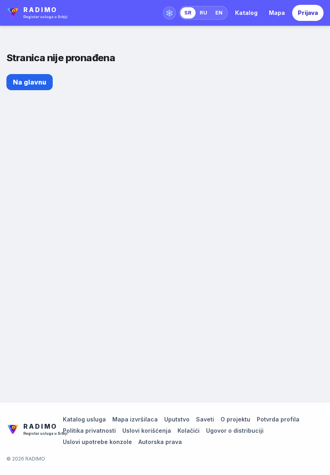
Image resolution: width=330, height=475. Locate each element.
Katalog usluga (84, 419)
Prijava (308, 12)
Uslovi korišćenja (146, 430)
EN (219, 12)
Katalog (246, 12)
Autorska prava (160, 441)
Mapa (277, 12)
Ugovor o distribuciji (235, 430)
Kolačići (188, 430)
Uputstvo (177, 419)
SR (188, 12)
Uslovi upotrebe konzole (97, 441)
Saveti (205, 419)
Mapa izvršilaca (135, 419)
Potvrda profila (278, 419)
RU (203, 12)
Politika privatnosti (89, 430)
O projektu (235, 419)
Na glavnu (29, 82)
